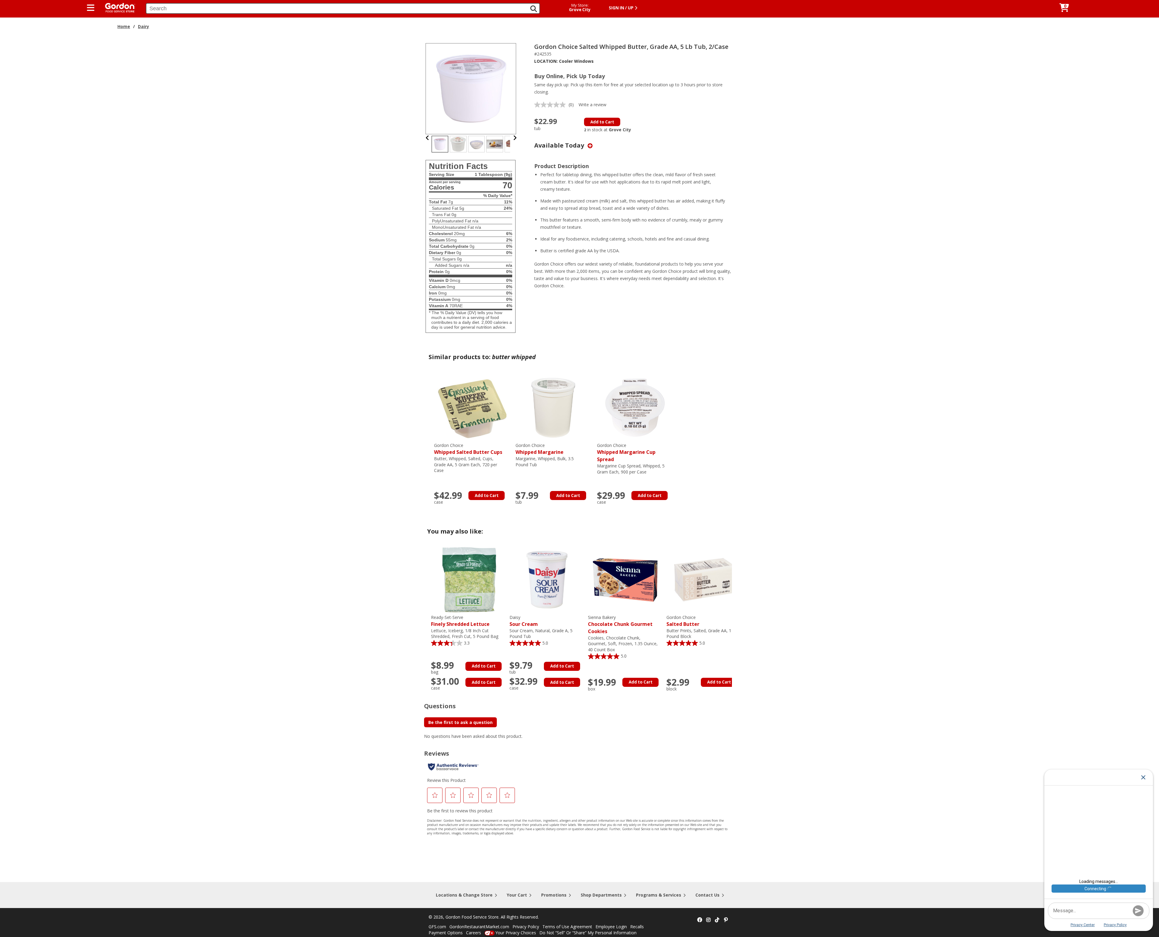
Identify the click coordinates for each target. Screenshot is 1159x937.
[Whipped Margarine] (553, 407)
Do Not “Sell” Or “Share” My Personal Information (588, 932)
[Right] (515, 138)
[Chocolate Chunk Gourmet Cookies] (625, 579)
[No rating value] (551, 105)
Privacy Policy (525, 926)
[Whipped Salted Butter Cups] (471, 407)
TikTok (717, 920)
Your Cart (517, 895)
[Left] (427, 138)
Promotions (554, 895)
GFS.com (437, 926)
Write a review (592, 104)
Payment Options (446, 932)
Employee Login (611, 926)
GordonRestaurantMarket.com (479, 926)
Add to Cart (602, 122)
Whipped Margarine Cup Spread (626, 452)
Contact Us (707, 895)
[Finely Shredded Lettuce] (468, 579)
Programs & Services (658, 895)
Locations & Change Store (464, 895)
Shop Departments (601, 895)
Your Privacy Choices (515, 932)
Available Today (560, 145)
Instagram (708, 920)
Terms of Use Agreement (567, 926)
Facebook (700, 920)
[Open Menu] (90, 8)
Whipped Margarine (540, 448)
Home (123, 26)
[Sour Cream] (547, 579)
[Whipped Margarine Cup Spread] (634, 407)
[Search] (533, 8)
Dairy (143, 26)
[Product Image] (471, 88)
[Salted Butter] (704, 579)
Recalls (637, 926)
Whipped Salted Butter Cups (468, 448)
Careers (473, 932)
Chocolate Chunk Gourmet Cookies (620, 624)
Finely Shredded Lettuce (460, 620)
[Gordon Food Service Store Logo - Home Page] (117, 7)
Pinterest (726, 920)
